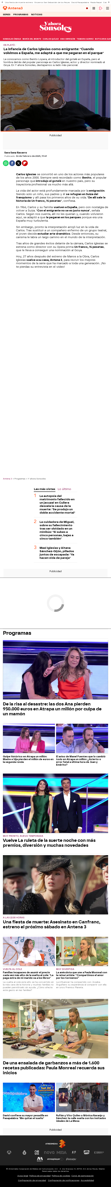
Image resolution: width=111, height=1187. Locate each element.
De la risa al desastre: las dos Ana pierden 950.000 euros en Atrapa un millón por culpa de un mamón (52, 709)
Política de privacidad (40, 1176)
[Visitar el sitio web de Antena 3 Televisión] (12, 1152)
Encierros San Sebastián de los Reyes (52, 2)
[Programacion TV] (93, 8)
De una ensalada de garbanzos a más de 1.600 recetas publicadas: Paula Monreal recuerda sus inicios (53, 1067)
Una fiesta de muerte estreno (19, 2)
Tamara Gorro (85, 39)
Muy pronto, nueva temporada (23, 836)
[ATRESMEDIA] (55, 1143)
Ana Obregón (67, 39)
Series (6, 14)
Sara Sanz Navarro (15, 152)
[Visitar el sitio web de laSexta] (24, 1152)
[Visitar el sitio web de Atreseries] (74, 1152)
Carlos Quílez (51, 39)
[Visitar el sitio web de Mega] (62, 1152)
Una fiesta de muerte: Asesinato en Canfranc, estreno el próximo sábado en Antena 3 (51, 924)
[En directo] (87, 8)
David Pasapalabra (80, 2)
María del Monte (32, 39)
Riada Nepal (96, 2)
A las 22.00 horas (13, 917)
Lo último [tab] (64, 489)
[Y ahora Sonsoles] (55, 35)
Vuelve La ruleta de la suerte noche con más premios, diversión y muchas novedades (49, 843)
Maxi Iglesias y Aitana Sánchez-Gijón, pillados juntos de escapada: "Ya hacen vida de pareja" (57, 553)
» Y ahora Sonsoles (36, 478)
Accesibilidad (87, 1180)
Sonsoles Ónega (12, 39)
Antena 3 (7, 478)
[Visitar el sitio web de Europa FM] (99, 1152)
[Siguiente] (109, 2)
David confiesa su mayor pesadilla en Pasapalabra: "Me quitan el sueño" (25, 1117)
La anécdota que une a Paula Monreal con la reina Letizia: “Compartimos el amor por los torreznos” (81, 975)
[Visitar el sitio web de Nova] (49, 1152)
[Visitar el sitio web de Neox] (37, 1152)
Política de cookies (61, 1176)
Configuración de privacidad (32, 1180)
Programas (20, 14)
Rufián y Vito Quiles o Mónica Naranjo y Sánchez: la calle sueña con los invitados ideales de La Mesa (81, 1118)
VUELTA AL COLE (12, 969)
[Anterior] (2, 2)
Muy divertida (65, 969)
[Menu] (107, 8)
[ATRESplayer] (100, 8)
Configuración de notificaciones (63, 1180)
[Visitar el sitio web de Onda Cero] (87, 1152)
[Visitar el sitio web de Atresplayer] (55, 1159)
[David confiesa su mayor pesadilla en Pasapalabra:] (29, 1098)
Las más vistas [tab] (44, 489)
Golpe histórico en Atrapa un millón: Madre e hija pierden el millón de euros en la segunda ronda (28, 759)
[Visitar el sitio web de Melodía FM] (40, 1159)
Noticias (36, 14)
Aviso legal (22, 1176)
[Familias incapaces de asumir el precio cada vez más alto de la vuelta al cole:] (29, 952)
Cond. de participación (82, 1176)
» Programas (19, 478)
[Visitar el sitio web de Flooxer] (71, 1159)
